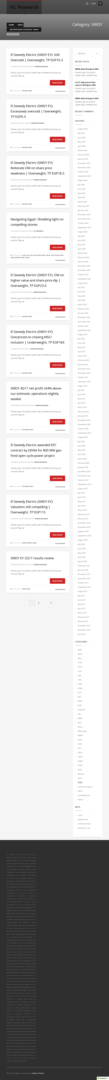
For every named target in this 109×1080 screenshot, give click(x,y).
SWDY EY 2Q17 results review (32, 558)
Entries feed (83, 819)
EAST (80, 692)
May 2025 (81, 193)
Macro (56, 255)
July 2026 (81, 133)
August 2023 (82, 283)
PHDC (80, 769)
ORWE (80, 761)
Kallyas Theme (38, 1073)
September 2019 (84, 484)
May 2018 (81, 553)
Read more (57, 83)
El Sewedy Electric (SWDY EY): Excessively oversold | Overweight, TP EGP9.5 (36, 111)
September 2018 (84, 535)
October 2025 (83, 172)
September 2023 (84, 279)
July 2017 (81, 596)
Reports (25, 91)
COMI (35, 255)
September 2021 (84, 381)
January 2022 (83, 364)
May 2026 (81, 142)
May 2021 (81, 398)
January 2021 (83, 416)
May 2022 (81, 347)
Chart (80, 667)
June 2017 (81, 600)
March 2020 (82, 458)
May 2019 (81, 501)
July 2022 (81, 339)
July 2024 (81, 236)
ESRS (80, 705)
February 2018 (83, 565)
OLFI (79, 748)
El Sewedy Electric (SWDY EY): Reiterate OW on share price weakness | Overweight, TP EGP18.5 (37, 167)
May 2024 (81, 244)
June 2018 (81, 548)
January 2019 (83, 518)
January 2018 (83, 570)
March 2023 (82, 304)
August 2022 (82, 334)
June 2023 (81, 291)
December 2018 (84, 523)
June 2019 (81, 497)
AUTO (24, 255)
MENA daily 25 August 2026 (86, 98)
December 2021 (84, 369)
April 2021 (81, 403)
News (24, 543)
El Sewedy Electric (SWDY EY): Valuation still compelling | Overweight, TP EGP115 (32, 506)
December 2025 (84, 163)
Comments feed (84, 824)
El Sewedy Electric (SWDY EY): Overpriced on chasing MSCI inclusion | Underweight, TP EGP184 (37, 336)
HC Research (39, 231)
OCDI (80, 744)
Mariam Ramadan (41, 66)
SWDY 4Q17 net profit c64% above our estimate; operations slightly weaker (36, 393)
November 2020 (84, 424)
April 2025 (81, 197)
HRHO (48, 255)
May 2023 (81, 296)
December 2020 (84, 420)
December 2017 (84, 574)
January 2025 (83, 210)
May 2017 (81, 604)
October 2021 (83, 377)
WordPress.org (84, 828)
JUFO (52, 255)
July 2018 (81, 544)
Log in (80, 815)
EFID (79, 697)
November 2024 (84, 219)
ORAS (61, 255)
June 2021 (81, 394)
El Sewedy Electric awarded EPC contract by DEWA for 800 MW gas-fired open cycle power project (36, 450)
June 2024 (81, 240)
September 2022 (84, 330)
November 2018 (84, 527)
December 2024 (84, 214)
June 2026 (81, 137)
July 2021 (81, 390)
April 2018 (81, 557)
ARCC (80, 658)
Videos (80, 799)
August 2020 (82, 437)
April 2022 (81, 351)
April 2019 (81, 506)
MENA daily (82, 731)
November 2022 (84, 321)
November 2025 (84, 167)
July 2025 (81, 184)
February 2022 (83, 360)
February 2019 (83, 514)
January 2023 (83, 313)
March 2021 (82, 407)
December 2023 (84, 266)
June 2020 (81, 446)
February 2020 (83, 463)
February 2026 (83, 154)
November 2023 (84, 270)
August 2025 (82, 180)
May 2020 (81, 450)
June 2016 (81, 634)
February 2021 (83, 411)
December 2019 (84, 471)
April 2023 (81, 300)
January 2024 (83, 261)
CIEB (31, 255)
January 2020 (83, 467)
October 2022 (83, 326)
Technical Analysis (85, 787)
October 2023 (83, 274)
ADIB (79, 650)
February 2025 (83, 206)
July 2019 (81, 493)
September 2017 (84, 587)
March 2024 (82, 253)
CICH (27, 255)
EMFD (43, 255)
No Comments (60, 91)
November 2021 (84, 373)
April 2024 (81, 249)
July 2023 (81, 287)
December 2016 (84, 625)
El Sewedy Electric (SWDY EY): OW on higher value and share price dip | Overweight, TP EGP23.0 (37, 280)
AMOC (80, 654)
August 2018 (82, 540)
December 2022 (84, 317)
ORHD (12, 257)
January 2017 (83, 621)
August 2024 (82, 232)
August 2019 (82, 488)
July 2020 (81, 441)
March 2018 (82, 561)
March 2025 (82, 202)
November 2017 (84, 578)
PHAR (80, 765)
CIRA (79, 680)
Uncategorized (84, 795)
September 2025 (84, 176)
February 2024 (83, 257)
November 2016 (84, 630)
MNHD (80, 735)
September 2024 (84, 227)
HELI (79, 714)
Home (11, 25)
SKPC (80, 778)
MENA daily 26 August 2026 (86, 69)
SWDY (20, 25)
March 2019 (82, 510)
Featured (25, 429)
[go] (96, 53)
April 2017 (81, 608)
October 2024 (83, 223)
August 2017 (82, 591)
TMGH (28, 257)
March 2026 (82, 150)
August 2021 (82, 386)
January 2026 (83, 159)
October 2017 (83, 583)
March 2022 (82, 356)
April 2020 (81, 454)
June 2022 (81, 343)
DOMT (39, 255)
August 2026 (82, 129)
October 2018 (83, 531)
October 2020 (83, 428)
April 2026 (81, 146)
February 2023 (83, 309)
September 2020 (84, 433)
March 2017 (82, 613)
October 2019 (83, 480)
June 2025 (81, 189)
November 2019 (84, 476)
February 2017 (83, 617)
